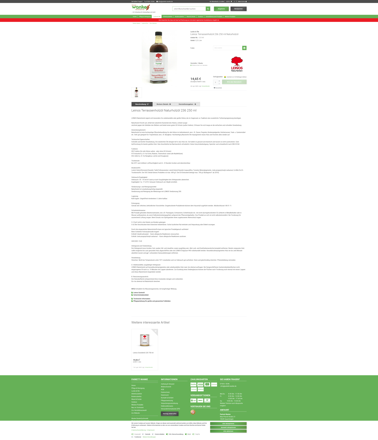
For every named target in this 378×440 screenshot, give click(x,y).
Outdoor (200, 16)
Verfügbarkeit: (218, 77)
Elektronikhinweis (167, 406)
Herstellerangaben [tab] (186, 104)
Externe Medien (159, 434)
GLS (189, 434)
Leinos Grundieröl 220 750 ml (143, 353)
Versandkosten (206, 86)
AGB (162, 389)
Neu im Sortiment (137, 407)
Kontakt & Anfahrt (167, 398)
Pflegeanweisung (167, 400)
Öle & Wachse (153, 23)
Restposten (238, 9)
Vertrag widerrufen (169, 414)
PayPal (197, 434)
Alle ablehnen (228, 431)
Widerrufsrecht (166, 387)
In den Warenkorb (235, 82)
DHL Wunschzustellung (176, 434)
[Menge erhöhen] (219, 81)
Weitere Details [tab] (162, 104)
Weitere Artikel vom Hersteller (199, 65)
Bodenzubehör (179, 16)
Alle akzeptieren (228, 424)
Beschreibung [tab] (140, 104)
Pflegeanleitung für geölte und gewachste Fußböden (152, 301)
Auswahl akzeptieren (228, 427)
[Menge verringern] (219, 83)
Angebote (221, 9)
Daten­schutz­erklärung (139, 430)
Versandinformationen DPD (170, 409)
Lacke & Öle (156, 16)
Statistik (147, 434)
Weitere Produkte (230, 16)
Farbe (192, 48)
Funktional (138, 437)
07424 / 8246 (150, 1)
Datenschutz (165, 392)
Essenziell (137, 434)
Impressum (165, 395)
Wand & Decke (191, 16)
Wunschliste (218, 88)
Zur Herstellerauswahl (139, 410)
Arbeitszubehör (167, 16)
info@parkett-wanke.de (165, 1)
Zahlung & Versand (167, 384)
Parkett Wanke (136, 23)
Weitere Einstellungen (149, 437)
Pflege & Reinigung (145, 16)
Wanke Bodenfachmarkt (139, 418)
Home (135, 16)
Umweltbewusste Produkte (214, 16)
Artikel (220, 1)
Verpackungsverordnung (169, 403)
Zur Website (135, 413)
